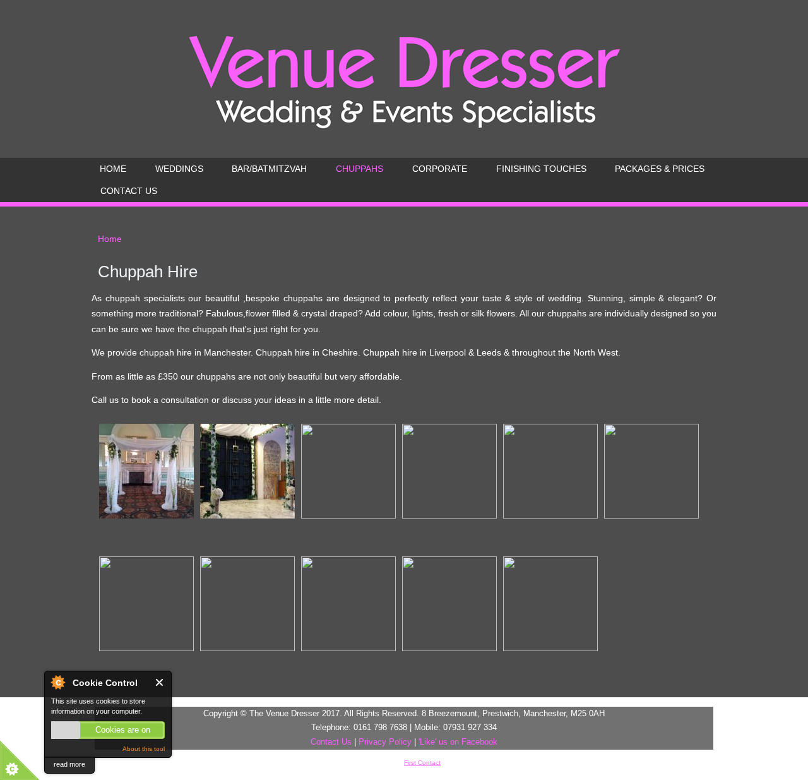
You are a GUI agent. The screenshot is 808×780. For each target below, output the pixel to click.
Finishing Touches (541, 169)
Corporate (439, 169)
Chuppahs (359, 169)
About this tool (143, 748)
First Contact (422, 762)
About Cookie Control (57, 682)
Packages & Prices (659, 169)
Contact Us (128, 191)
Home (113, 169)
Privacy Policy (385, 742)
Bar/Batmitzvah (269, 169)
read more (69, 764)
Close (160, 682)
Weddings (179, 169)
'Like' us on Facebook (458, 742)
